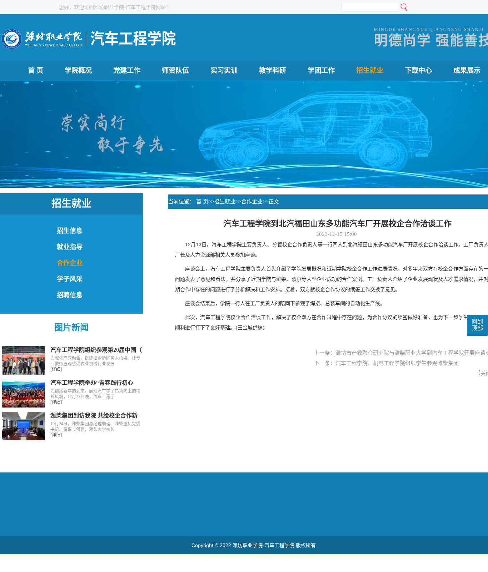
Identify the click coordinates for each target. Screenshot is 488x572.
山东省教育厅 (72, 521)
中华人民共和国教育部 (27, 521)
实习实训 (224, 70)
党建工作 (126, 70)
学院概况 (78, 70)
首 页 (35, 70)
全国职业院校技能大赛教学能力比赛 (257, 521)
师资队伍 (175, 70)
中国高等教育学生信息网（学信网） (342, 521)
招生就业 (369, 70)
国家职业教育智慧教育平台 (182, 521)
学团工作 (321, 70)
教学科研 (272, 70)
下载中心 (418, 70)
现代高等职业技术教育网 (119, 521)
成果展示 (466, 70)
